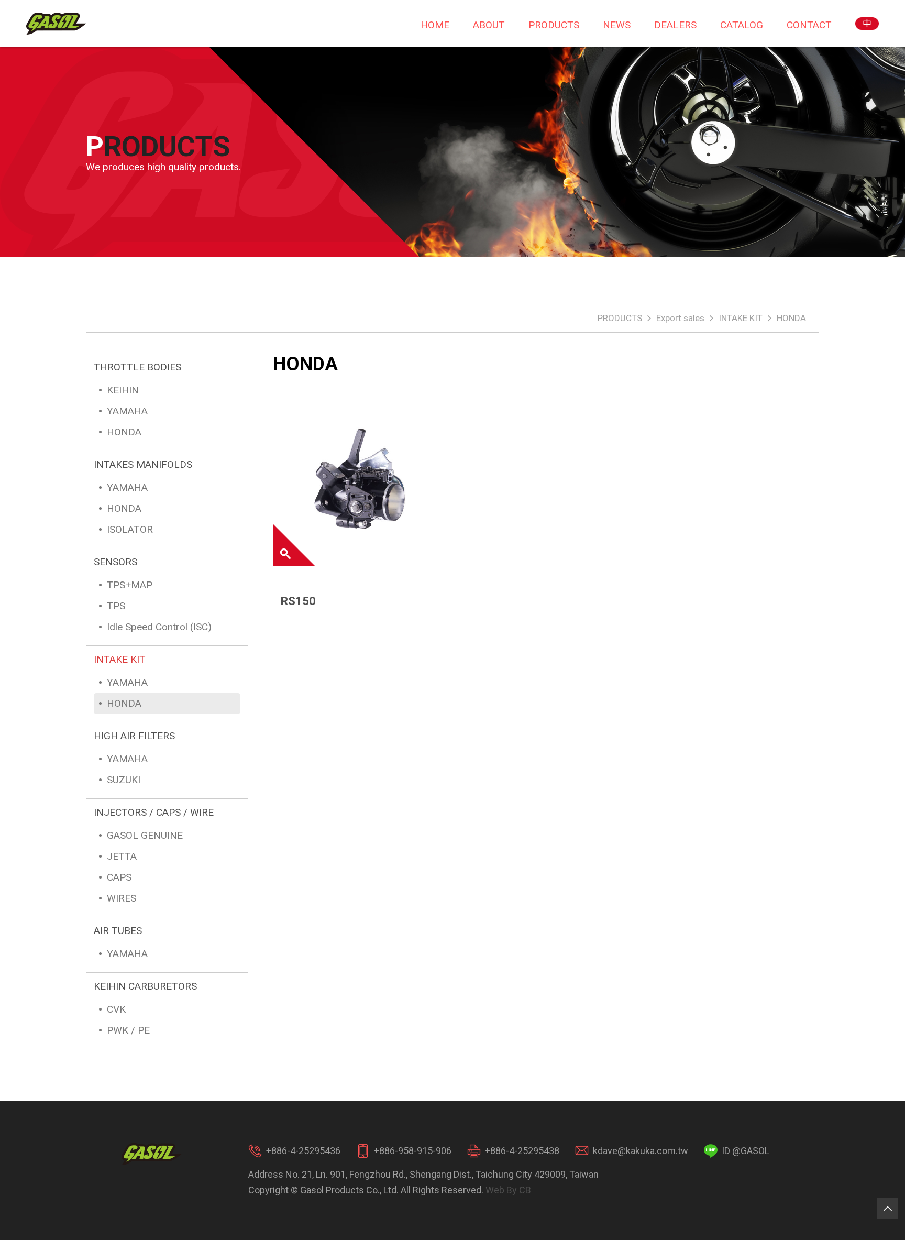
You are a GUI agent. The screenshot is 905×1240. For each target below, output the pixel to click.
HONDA (791, 318)
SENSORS (115, 562)
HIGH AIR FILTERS (134, 736)
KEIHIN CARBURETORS (145, 986)
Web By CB (508, 1189)
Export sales (680, 318)
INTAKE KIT (741, 318)
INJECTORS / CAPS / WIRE (154, 812)
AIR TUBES (118, 931)
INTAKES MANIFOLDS (143, 464)
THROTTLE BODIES (137, 367)
